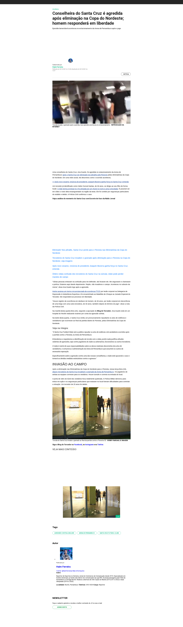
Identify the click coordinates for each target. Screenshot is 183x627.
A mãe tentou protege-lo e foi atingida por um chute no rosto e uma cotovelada (87, 189)
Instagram (89, 445)
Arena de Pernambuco (87, 533)
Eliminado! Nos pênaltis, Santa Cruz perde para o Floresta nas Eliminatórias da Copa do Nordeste (89, 251)
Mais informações (78, 571)
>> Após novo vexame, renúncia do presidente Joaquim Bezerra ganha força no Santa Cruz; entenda (90, 182)
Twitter (100, 445)
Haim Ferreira (57, 67)
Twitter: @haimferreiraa (64, 571)
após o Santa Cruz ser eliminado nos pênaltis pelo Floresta (85, 175)
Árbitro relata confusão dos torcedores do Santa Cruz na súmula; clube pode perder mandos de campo (88, 275)
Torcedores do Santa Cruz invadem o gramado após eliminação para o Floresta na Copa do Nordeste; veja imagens (91, 259)
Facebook (78, 445)
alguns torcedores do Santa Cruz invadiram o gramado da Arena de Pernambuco (83, 372)
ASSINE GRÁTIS (62, 607)
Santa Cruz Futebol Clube (109, 533)
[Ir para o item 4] (64, 502)
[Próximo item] (118, 502)
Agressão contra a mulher (64, 533)
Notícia (126, 74)
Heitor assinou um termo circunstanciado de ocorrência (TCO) (76, 291)
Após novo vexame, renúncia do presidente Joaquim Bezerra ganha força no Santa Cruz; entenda (90, 267)
